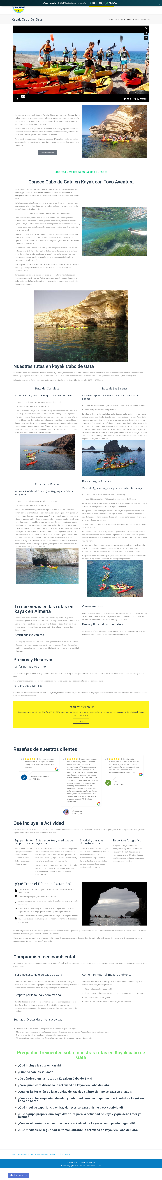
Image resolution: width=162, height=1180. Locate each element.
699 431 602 (97, 3)
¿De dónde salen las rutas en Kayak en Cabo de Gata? (55, 1078)
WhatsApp (113, 3)
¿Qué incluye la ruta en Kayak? (39, 1065)
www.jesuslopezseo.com (92, 1166)
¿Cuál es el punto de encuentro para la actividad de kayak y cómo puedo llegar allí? (77, 1123)
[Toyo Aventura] (27, 7)
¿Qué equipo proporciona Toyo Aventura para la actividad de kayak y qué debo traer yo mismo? (79, 1115)
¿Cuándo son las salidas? (35, 1072)
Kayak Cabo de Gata (42, 1154)
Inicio (111, 19)
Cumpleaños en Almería (25, 1154)
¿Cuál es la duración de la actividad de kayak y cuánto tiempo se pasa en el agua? (75, 1091)
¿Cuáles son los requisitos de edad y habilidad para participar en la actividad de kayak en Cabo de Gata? (81, 1099)
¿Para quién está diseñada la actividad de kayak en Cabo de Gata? (64, 1085)
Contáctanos (81, 721)
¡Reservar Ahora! (20, 1175)
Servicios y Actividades (123, 19)
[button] (81, 1065)
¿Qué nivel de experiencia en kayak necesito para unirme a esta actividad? (70, 1107)
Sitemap (67, 1154)
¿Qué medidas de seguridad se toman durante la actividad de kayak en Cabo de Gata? (78, 1130)
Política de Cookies (56, 1154)
